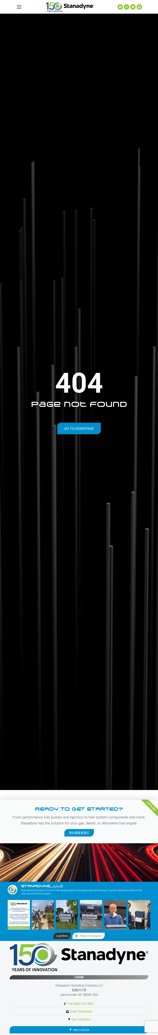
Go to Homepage (79, 428)
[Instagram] (126, 7)
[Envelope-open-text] (139, 7)
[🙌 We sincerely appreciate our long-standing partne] (19, 914)
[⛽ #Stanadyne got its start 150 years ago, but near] (115, 914)
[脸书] (120, 7)
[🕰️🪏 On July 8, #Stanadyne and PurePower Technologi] (43, 914)
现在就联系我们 (79, 833)
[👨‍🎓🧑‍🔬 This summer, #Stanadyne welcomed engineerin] (139, 914)
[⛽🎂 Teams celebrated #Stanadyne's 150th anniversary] (91, 914)
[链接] (133, 7)
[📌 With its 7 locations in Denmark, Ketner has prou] (67, 914)
